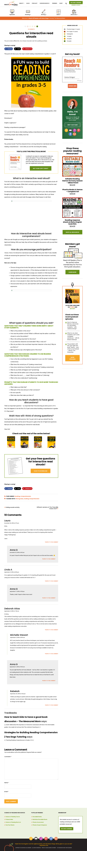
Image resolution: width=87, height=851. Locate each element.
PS (25, 26)
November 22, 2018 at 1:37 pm (11, 523)
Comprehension (26, 496)
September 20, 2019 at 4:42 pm (17, 693)
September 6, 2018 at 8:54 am (17, 637)
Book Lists (74, 14)
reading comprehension (31, 499)
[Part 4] (51, 442)
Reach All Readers (11, 3)
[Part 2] (24, 442)
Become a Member (76, 2)
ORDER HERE (72, 86)
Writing (43, 14)
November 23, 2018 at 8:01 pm (17, 552)
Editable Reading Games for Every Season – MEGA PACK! (72, 181)
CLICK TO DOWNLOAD (40, 471)
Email (6, 791)
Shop (60, 3)
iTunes (72, 307)
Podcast (34, 3)
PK (27, 26)
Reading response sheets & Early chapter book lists (72, 222)
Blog (28, 3)
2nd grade (68, 38)
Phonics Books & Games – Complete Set (72, 190)
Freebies (54, 3)
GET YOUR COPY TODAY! (40, 168)
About (21, 3)
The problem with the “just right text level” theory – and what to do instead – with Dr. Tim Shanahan (73, 348)
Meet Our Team (72, 125)
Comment (8, 756)
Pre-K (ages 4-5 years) (71, 31)
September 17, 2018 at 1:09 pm (17, 591)
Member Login (75, 5)
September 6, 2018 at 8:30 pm (11, 572)
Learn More (72, 272)
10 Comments (31, 29)
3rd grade (67, 41)
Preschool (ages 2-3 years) (72, 29)
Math (58, 14)
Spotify (72, 309)
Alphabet (12, 14)
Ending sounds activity (12, 507)
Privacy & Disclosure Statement (49, 847)
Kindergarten (68, 34)
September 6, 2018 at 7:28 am (11, 611)
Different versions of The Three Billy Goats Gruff (47, 507)
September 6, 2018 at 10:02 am (17, 667)
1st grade (68, 36)
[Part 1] (11, 442)
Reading (27, 14)
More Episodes (72, 358)
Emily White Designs (67, 847)
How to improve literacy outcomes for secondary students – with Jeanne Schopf (72, 325)
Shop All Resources (72, 232)
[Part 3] (38, 442)
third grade (19, 499)
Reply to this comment (52, 542)
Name (6, 782)
